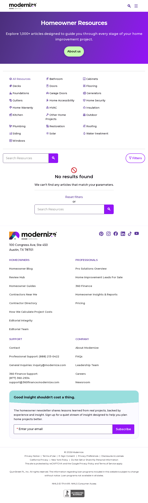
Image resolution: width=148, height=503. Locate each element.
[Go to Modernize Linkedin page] (123, 234)
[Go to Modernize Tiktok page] (130, 234)
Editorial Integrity (20, 320)
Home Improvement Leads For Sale (99, 277)
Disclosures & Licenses (112, 456)
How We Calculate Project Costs (30, 311)
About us (74, 51)
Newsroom (82, 382)
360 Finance (83, 286)
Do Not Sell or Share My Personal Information (94, 459)
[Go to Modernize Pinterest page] (101, 234)
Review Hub (17, 277)
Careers (80, 373)
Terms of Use (49, 456)
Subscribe (123, 429)
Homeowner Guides (22, 286)
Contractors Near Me (23, 294)
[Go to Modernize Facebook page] (116, 234)
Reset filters (74, 197)
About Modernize (87, 347)
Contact (14, 347)
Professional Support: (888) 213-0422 (34, 356)
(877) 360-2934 (19, 378)
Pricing (80, 303)
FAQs (78, 356)
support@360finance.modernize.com (34, 382)
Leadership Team (87, 365)
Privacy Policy (86, 463)
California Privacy (39, 459)
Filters (137, 158)
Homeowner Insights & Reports (96, 294)
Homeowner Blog (21, 268)
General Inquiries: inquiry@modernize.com (37, 365)
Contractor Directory (23, 303)
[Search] (129, 6)
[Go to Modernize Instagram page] (108, 234)
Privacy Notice (32, 456)
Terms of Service (107, 463)
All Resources (21, 79)
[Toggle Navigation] (136, 6)
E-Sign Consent (67, 456)
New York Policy (60, 459)
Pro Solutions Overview (91, 268)
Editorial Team (19, 329)
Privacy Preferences (88, 456)
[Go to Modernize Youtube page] (136, 234)
